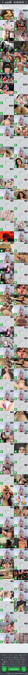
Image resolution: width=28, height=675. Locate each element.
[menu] (4, 669)
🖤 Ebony (10, 655)
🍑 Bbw (24, 659)
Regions (9, 673)
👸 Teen (22, 657)
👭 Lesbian (18, 661)
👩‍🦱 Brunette (11, 659)
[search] (23, 669)
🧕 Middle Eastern (8, 657)
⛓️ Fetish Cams (16, 666)
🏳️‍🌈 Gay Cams (14, 664)
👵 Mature (16, 657)
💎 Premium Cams (6, 666)
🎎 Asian (4, 655)
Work (13, 673)
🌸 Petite (6, 661)
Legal (26, 673)
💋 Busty (12, 661)
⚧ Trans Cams (22, 664)
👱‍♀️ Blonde (4, 659)
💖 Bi (23, 661)
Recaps (16, 673)
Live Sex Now (14, 669)
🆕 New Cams (5, 664)
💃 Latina (16, 655)
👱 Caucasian (23, 655)
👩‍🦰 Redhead (18, 659)
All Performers (21, 673)
